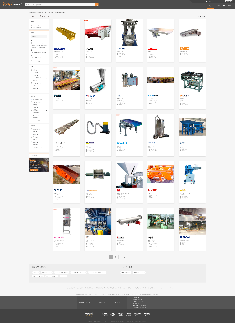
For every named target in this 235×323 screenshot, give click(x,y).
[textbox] (60, 4)
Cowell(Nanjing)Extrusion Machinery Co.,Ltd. (39, 58)
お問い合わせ (66, 22)
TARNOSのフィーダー (139, 272)
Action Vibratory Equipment (39, 45)
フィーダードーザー (47, 272)
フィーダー (36, 272)
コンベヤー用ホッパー (51, 276)
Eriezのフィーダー (125, 272)
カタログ (217, 6)
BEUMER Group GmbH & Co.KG (39, 52)
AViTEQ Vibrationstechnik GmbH (39, 47)
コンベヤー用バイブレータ (61, 272)
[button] (39, 32)
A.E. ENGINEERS (37, 43)
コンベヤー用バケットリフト (78, 272)
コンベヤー (63, 276)
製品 (210, 6)
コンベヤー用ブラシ (38, 276)
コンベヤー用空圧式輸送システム (97, 272)
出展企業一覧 (136, 297)
